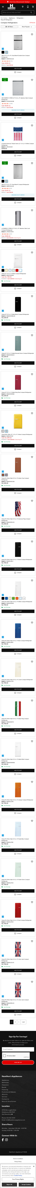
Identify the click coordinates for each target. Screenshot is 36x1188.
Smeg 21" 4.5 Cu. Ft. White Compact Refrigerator (14, 273)
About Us (5, 1094)
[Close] (34, 1166)
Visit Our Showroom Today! (19, 2)
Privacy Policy (18, 1161)
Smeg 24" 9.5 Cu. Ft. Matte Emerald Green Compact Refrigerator (18, 353)
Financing (5, 1089)
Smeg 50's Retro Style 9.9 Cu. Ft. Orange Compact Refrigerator (17, 800)
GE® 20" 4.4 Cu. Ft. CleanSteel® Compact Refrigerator (15, 184)
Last (23, 1022)
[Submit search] (31, 12)
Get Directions (6, 1114)
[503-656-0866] (28, 7)
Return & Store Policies (9, 1101)
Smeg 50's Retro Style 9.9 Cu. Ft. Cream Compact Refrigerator (17, 679)
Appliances (12, 18)
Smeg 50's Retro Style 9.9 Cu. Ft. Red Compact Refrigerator (16, 920)
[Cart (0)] (33, 7)
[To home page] (11, 7)
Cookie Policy (18, 1175)
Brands (4, 1087)
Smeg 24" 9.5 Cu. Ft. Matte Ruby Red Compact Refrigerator (16, 392)
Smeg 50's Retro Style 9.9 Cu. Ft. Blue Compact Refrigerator (17, 640)
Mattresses (5, 1082)
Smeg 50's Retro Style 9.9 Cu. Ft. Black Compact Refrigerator (17, 559)
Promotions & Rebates (9, 1092)
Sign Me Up (18, 1062)
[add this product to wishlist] (32, 34)
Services (4, 1096)
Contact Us (5, 1099)
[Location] (22, 7)
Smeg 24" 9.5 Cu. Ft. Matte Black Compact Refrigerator (15, 314)
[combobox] (26, 26)
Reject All (9, 1184)
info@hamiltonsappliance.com (15, 1120)
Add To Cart (18, 68)
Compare (19, 72)
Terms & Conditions (18, 1158)
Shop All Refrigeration (6, 19)
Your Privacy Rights (18, 1179)
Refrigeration (20, 18)
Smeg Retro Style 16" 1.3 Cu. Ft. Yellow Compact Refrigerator (17, 434)
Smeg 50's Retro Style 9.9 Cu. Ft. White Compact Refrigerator (17, 601)
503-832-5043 (10, 1118)
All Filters (10, 26)
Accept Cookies (26, 1184)
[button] (3, 7)
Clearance (5, 1085)
